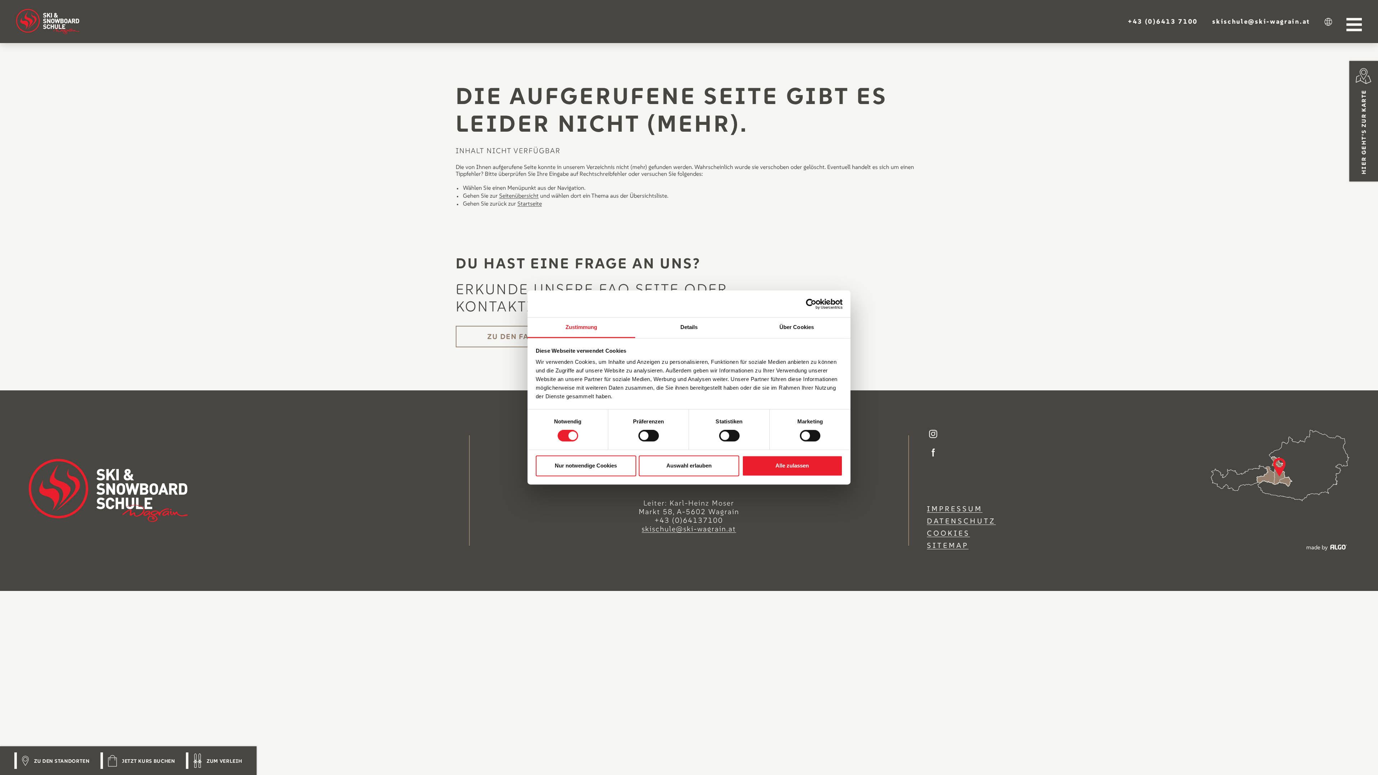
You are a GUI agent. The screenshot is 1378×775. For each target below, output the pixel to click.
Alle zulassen (792, 465)
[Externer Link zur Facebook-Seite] (933, 453)
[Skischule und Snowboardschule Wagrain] (47, 21)
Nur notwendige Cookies (586, 465)
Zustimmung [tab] (581, 327)
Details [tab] (689, 327)
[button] (1163, 21)
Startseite (529, 203)
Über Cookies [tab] (796, 327)
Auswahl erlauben (689, 465)
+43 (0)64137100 (689, 520)
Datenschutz (961, 521)
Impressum (955, 508)
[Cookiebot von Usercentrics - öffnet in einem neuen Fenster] (811, 304)
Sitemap (948, 545)
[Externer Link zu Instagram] (933, 435)
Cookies (948, 533)
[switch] (648, 436)
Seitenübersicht (519, 195)
